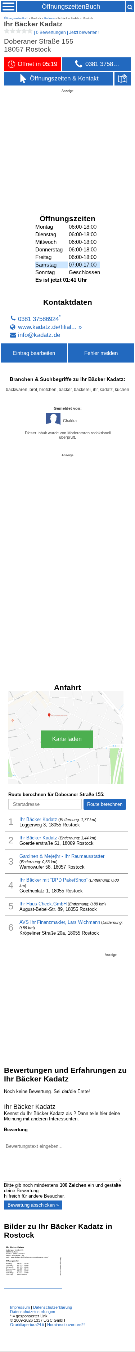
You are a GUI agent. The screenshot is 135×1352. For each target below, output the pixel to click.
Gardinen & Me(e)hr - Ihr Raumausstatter (61, 856)
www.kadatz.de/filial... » (50, 327)
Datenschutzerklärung (52, 1307)
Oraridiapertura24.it (27, 1324)
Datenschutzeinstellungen (32, 1311)
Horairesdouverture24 (66, 1324)
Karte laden (67, 739)
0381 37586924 (38, 319)
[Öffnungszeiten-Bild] (33, 1287)
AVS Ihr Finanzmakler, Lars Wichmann (59, 922)
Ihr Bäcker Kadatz (38, 819)
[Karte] (122, 78)
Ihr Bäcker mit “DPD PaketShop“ (53, 880)
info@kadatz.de (39, 335)
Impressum (20, 1307)
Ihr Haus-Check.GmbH (43, 904)
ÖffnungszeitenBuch (71, 6)
